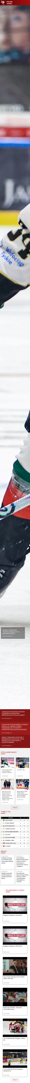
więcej (15, 807)
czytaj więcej (7, 636)
